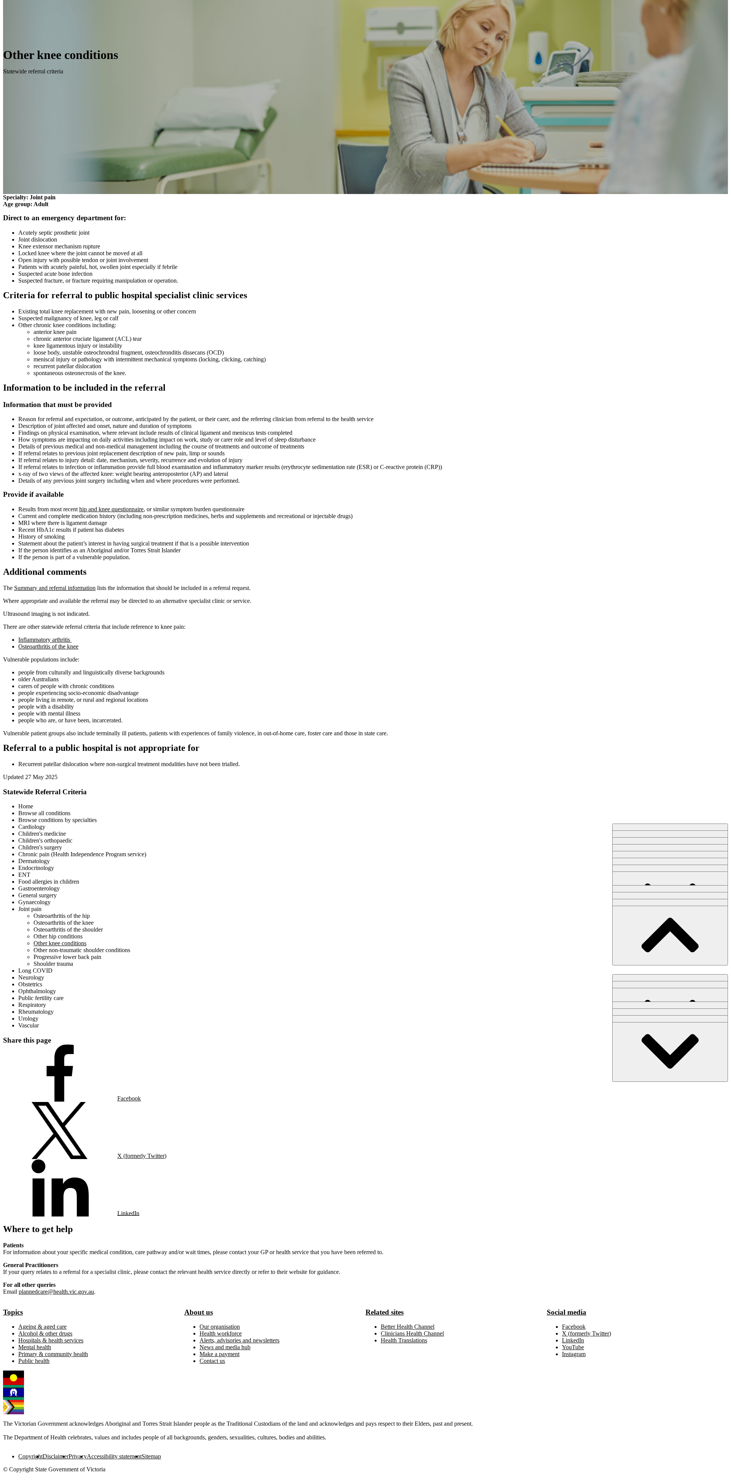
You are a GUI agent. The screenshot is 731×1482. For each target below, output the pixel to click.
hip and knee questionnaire (111, 509)
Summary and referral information (55, 588)
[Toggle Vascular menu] (670, 1052)
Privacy (78, 1456)
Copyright (30, 1456)
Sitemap (151, 1456)
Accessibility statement (114, 1456)
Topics (13, 1312)
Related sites (385, 1312)
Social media (566, 1312)
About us (198, 1312)
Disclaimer (56, 1456)
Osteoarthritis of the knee (48, 646)
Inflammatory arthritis (45, 639)
